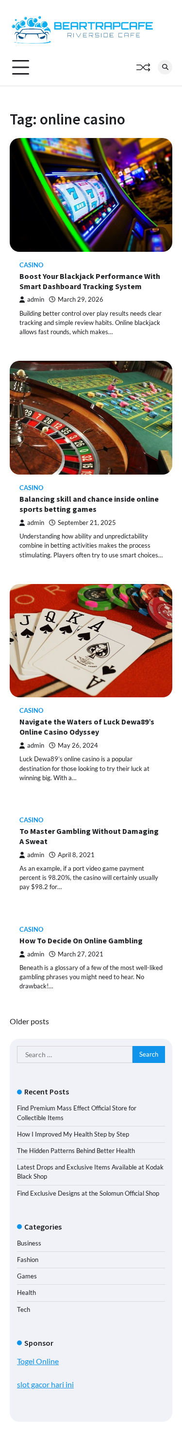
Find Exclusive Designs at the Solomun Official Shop (88, 1193)
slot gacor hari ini (45, 1384)
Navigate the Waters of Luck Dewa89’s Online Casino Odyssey (86, 727)
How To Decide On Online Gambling (81, 940)
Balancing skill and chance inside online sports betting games (89, 504)
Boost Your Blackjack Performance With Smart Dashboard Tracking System (89, 281)
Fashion (27, 1259)
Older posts (29, 1021)
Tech (23, 1309)
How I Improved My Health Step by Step (73, 1134)
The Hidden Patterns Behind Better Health (76, 1150)
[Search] (165, 67)
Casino (31, 265)
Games (27, 1276)
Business (29, 1243)
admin (35, 299)
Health (26, 1292)
